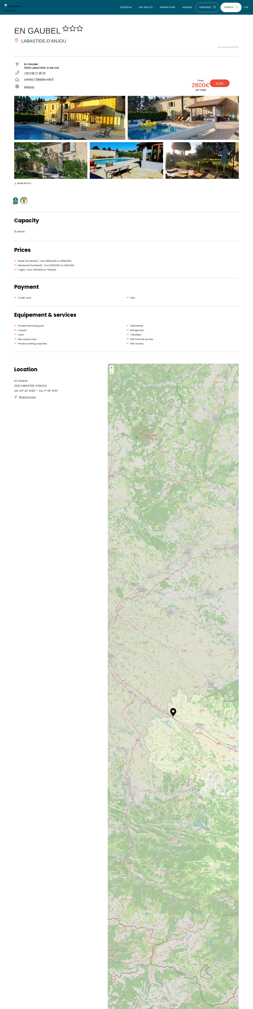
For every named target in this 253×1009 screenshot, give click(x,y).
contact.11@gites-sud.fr (39, 79)
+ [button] (112, 367)
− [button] (112, 372)
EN (246, 7)
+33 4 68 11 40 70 (34, 73)
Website (29, 87)
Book (219, 83)
